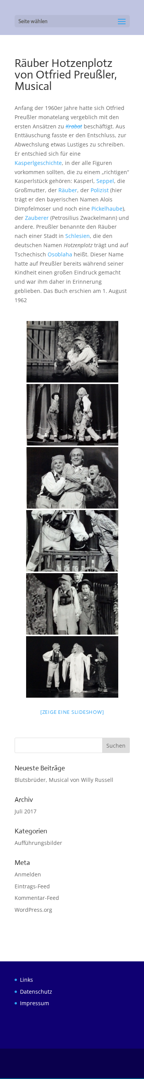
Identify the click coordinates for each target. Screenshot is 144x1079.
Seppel (105, 181)
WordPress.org (33, 909)
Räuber (67, 190)
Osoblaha (60, 254)
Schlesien (77, 235)
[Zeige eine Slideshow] (72, 711)
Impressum (34, 1003)
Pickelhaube (106, 208)
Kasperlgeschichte (38, 162)
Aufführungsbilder (38, 842)
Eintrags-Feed (32, 886)
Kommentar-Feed (37, 897)
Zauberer (37, 217)
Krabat (74, 126)
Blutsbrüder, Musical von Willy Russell (64, 779)
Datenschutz (36, 991)
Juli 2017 (25, 811)
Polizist (100, 190)
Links (26, 979)
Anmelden (28, 874)
